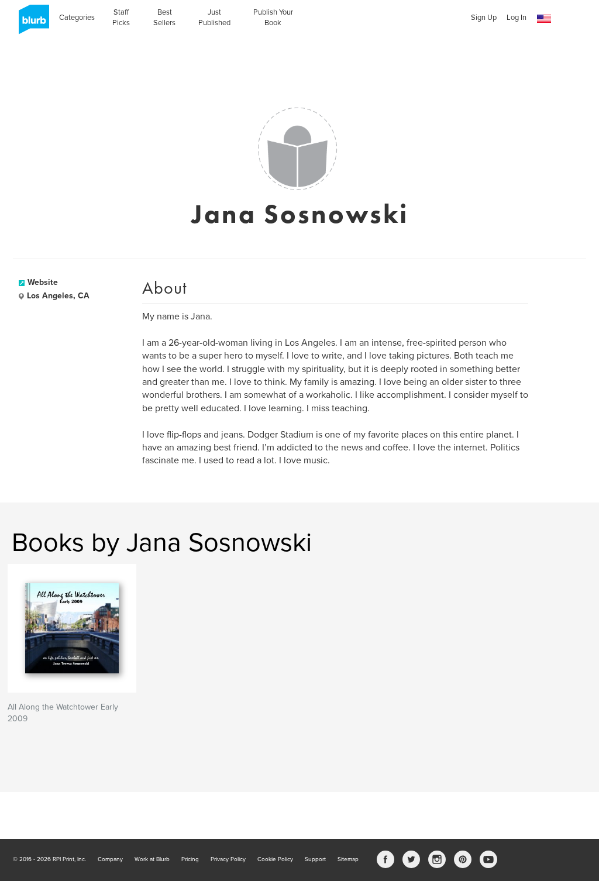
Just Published (214, 17)
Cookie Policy (275, 859)
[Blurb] (30, 23)
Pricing (190, 859)
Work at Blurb (152, 859)
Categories (77, 17)
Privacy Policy (228, 859)
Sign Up (484, 17)
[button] (544, 19)
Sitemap (348, 859)
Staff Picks (121, 17)
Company (110, 859)
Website (42, 282)
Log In (516, 17)
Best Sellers (164, 17)
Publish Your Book (273, 17)
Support (315, 859)
